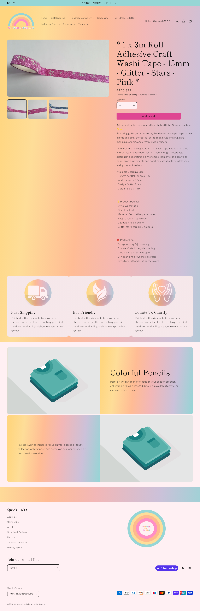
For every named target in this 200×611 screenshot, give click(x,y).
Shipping (133, 95)
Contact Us (13, 522)
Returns (11, 537)
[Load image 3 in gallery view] (58, 109)
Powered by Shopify (36, 604)
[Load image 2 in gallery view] (37, 109)
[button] (59, 18)
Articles (11, 527)
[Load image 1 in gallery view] (17, 109)
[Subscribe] (56, 567)
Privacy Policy (14, 547)
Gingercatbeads (21, 604)
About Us (12, 517)
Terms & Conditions (17, 542)
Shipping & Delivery (17, 532)
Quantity (121, 100)
